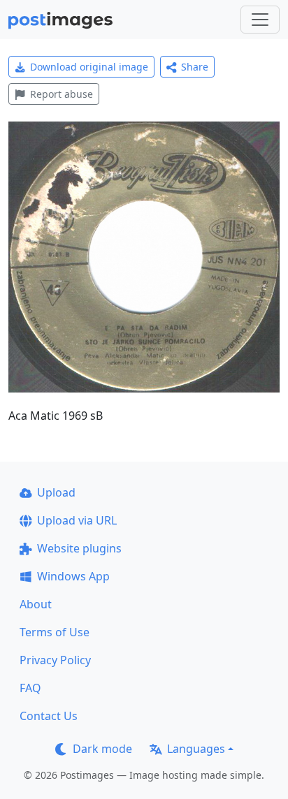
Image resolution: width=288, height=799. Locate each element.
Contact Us (49, 716)
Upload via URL (77, 520)
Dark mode (102, 748)
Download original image (89, 66)
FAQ (30, 688)
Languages (196, 748)
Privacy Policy (55, 660)
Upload (56, 492)
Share (194, 66)
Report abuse (61, 94)
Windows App (73, 576)
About (36, 604)
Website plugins (79, 548)
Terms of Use (54, 632)
